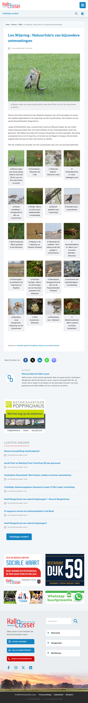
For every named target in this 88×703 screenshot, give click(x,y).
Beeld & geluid (23, 345)
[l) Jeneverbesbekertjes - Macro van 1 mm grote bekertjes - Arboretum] (72, 231)
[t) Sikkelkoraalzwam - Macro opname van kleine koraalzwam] (72, 306)
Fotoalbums (33, 345)
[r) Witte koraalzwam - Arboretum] (35, 306)
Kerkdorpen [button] (56, 653)
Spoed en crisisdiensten (21, 659)
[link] (83, 13)
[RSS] (30, 667)
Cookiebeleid (58, 695)
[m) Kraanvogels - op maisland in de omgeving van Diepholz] (16, 269)
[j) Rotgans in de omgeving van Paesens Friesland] (35, 231)
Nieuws (56, 345)
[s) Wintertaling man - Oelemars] (53, 306)
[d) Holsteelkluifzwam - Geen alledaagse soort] (72, 158)
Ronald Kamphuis (35, 699)
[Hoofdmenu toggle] (83, 5)
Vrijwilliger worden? (19, 537)
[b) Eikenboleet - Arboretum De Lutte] (35, 158)
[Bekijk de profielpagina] (10, 378)
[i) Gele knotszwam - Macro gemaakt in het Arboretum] (16, 231)
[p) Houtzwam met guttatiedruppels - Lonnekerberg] (72, 269)
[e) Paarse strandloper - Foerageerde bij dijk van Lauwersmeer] (16, 196)
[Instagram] (16, 667)
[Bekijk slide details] (24, 416)
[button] (76, 13)
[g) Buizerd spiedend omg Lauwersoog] (53, 196)
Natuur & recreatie (46, 345)
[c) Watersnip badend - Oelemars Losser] (53, 158)
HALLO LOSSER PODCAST (21, 650)
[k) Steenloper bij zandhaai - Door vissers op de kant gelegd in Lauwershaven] (53, 231)
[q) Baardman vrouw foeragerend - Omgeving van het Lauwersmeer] (16, 306)
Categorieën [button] (56, 643)
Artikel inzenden (19, 641)
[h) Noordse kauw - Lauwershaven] (72, 196)
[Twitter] (23, 667)
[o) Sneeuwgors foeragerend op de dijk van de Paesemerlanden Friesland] (53, 269)
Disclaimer (69, 695)
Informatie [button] (55, 633)
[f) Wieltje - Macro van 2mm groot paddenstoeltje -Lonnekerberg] (35, 196)
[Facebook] (8, 667)
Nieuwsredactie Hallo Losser (36, 374)
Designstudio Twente (56, 699)
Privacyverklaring (45, 695)
